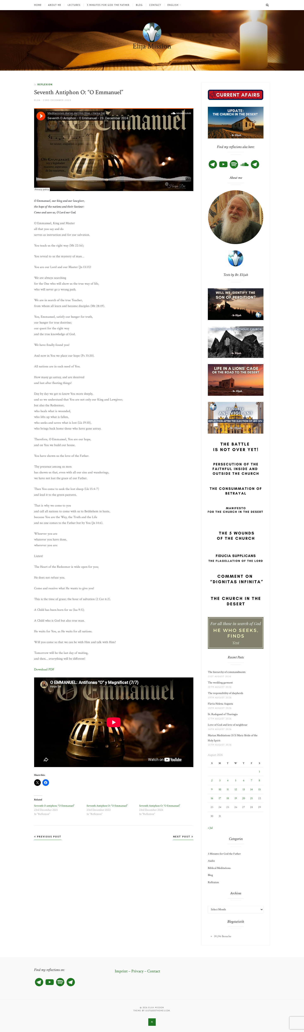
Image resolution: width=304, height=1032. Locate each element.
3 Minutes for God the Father (108, 5)
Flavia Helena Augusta (221, 704)
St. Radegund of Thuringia (223, 714)
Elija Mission (152, 46)
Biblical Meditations (219, 868)
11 (228, 789)
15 (259, 789)
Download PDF (44, 669)
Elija (37, 100)
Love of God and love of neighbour (227, 725)
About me (54, 5)
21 (251, 798)
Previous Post (48, 836)
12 (236, 789)
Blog (139, 5)
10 (220, 789)
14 (251, 789)
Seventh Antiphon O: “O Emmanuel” (107, 806)
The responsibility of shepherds (226, 693)
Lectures (74, 5)
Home (38, 5)
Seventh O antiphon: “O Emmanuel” (54, 806)
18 (227, 798)
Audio (211, 861)
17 (220, 798)
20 (243, 798)
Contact (155, 5)
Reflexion (44, 84)
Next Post (182, 836)
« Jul (210, 828)
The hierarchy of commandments (226, 672)
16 (212, 798)
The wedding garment (221, 682)
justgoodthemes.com (157, 1010)
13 (244, 789)
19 (236, 798)
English (173, 5)
